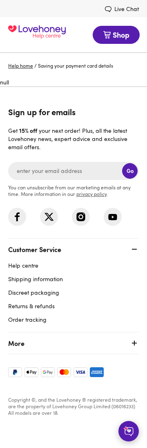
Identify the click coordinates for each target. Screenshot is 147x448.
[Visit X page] (49, 217)
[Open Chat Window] (128, 431)
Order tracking (27, 319)
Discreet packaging (33, 292)
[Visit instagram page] (81, 217)
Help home (20, 65)
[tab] (73, 283)
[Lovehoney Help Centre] (37, 34)
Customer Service (34, 249)
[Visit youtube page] (113, 217)
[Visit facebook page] (17, 217)
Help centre (23, 265)
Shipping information (35, 279)
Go (130, 171)
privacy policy (91, 194)
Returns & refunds (31, 306)
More (16, 343)
